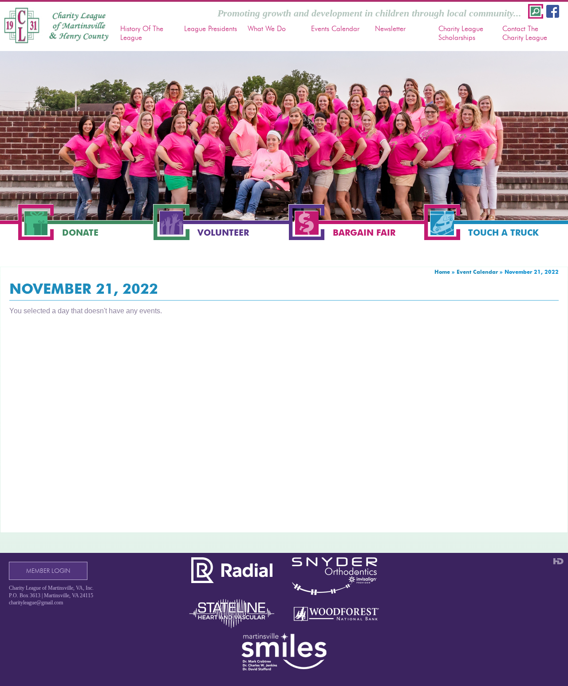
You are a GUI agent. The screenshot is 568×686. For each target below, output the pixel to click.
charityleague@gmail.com (36, 602)
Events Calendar (335, 28)
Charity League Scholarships (460, 32)
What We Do (267, 28)
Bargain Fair (364, 233)
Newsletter (390, 28)
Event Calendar (477, 271)
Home (442, 271)
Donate (80, 233)
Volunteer (223, 233)
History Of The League (141, 32)
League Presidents (210, 28)
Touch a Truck (503, 233)
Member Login (48, 571)
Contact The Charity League (524, 32)
